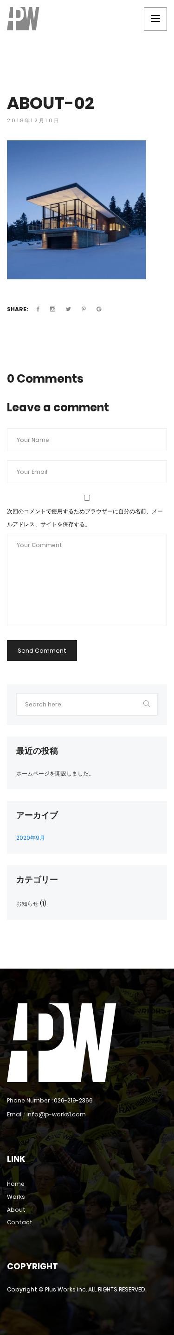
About (16, 1210)
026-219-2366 (73, 1100)
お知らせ (27, 903)
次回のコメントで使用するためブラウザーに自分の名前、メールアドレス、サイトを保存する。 (85, 517)
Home (16, 1184)
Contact (19, 1222)
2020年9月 (30, 838)
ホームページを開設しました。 (55, 773)
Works (16, 1197)
